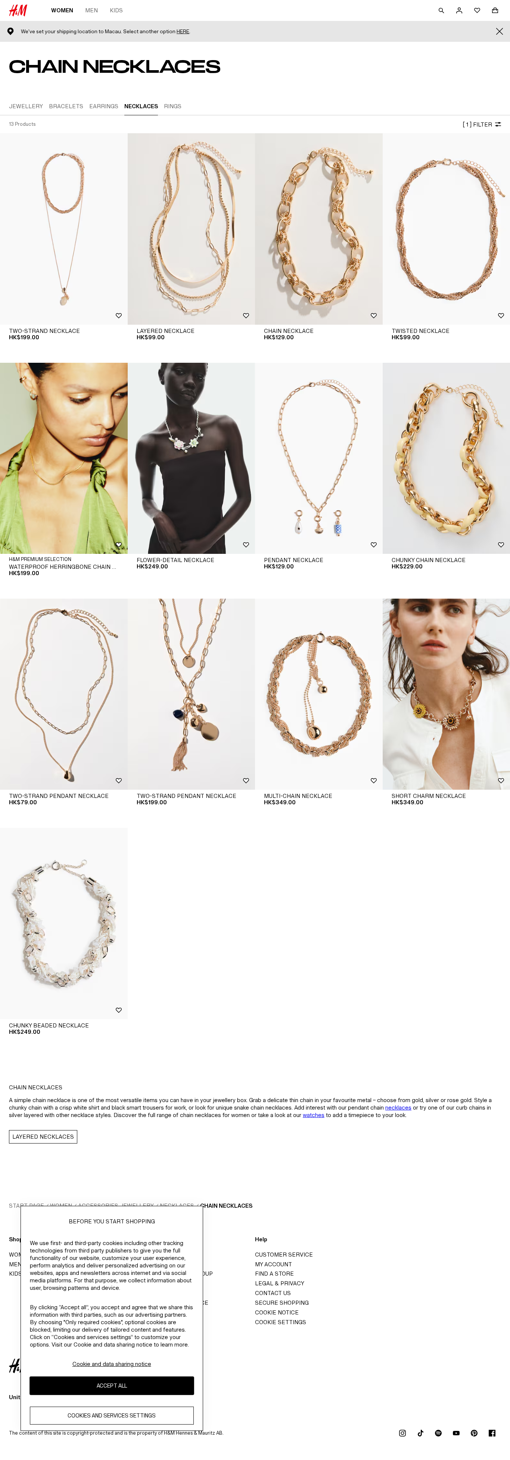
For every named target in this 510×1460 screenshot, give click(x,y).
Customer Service (284, 1254)
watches (313, 1115)
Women (62, 10)
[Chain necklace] (319, 228)
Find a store (274, 1273)
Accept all (112, 1385)
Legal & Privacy (279, 1283)
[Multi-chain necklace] (319, 694)
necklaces (398, 1107)
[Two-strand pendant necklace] (64, 694)
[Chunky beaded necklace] (64, 923)
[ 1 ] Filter (477, 124)
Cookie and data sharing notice (111, 1364)
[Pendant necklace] (319, 458)
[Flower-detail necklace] (191, 458)
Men (91, 10)
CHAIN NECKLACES (226, 1205)
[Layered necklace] (191, 228)
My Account (273, 1264)
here (183, 31)
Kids (116, 10)
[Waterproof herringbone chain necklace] (64, 458)
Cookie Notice (277, 1312)
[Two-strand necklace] (64, 228)
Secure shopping (282, 1303)
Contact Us (273, 1293)
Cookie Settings (280, 1322)
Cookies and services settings (112, 1415)
